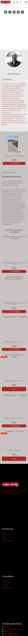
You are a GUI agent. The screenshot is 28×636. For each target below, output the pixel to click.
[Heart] (20, 2)
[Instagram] (9, 12)
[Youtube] (18, 12)
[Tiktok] (22, 12)
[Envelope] (5, 12)
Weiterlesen (14, 389)
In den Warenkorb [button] (15, 163)
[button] (26, 2)
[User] (17, 2)
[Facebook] (14, 12)
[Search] (2, 6)
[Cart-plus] (13, 2)
